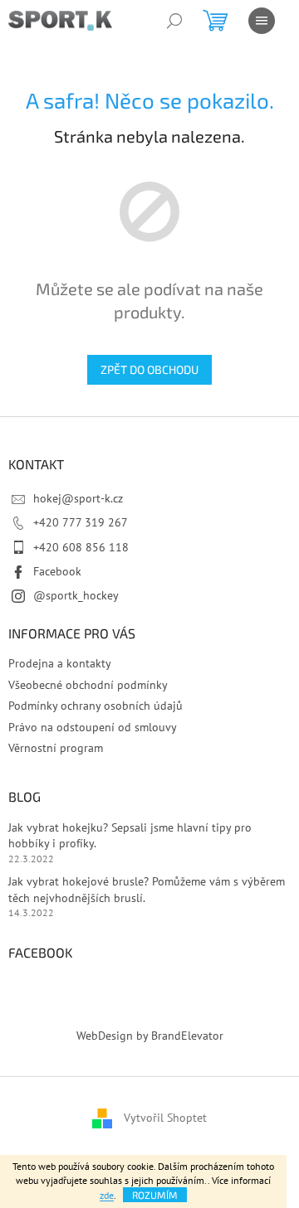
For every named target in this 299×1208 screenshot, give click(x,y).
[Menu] (261, 20)
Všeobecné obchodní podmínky (88, 684)
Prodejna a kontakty (59, 663)
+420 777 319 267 (80, 522)
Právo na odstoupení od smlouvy (92, 727)
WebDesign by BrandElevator (149, 1035)
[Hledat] (174, 20)
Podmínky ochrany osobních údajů (95, 705)
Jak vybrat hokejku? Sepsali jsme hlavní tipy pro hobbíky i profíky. (130, 835)
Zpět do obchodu (149, 369)
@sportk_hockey (76, 595)
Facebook (57, 571)
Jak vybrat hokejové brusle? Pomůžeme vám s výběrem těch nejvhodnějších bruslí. (146, 889)
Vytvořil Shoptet (165, 1117)
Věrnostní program (55, 747)
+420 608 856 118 (81, 547)
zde (107, 1195)
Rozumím (155, 1195)
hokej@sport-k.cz (78, 498)
